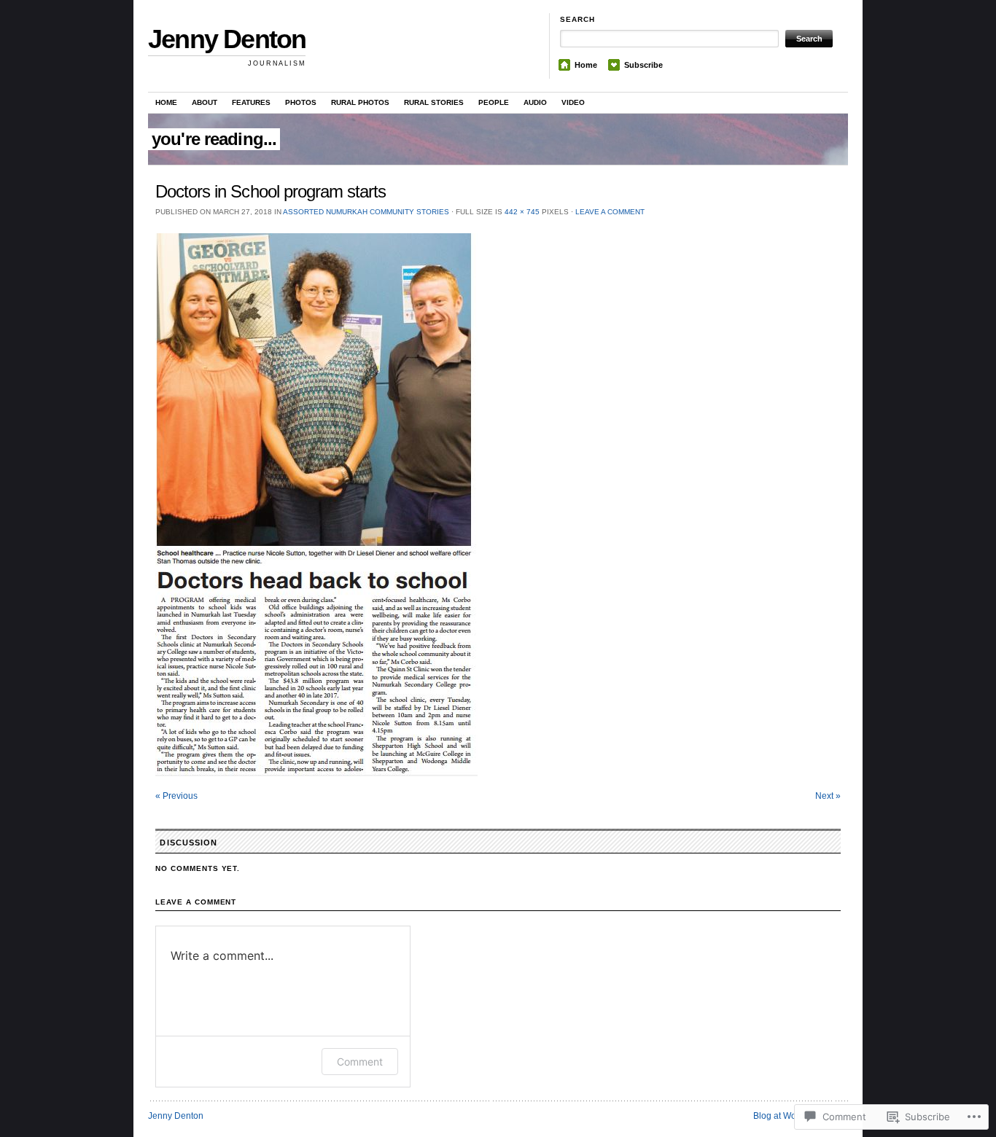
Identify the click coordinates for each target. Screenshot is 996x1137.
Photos (300, 102)
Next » (828, 796)
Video (573, 102)
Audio (535, 102)
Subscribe (643, 64)
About (204, 102)
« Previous (176, 796)
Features (251, 102)
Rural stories (434, 102)
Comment (360, 1061)
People (493, 102)
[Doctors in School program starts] (498, 504)
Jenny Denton (227, 39)
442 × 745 (522, 212)
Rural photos (360, 102)
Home (586, 64)
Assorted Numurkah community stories (366, 212)
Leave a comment (610, 212)
